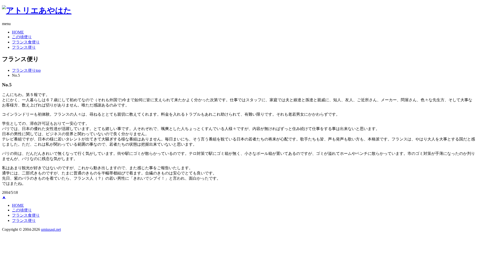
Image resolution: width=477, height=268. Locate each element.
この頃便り (22, 37)
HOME (18, 32)
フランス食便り (26, 42)
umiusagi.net (51, 229)
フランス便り (24, 47)
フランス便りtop (26, 70)
